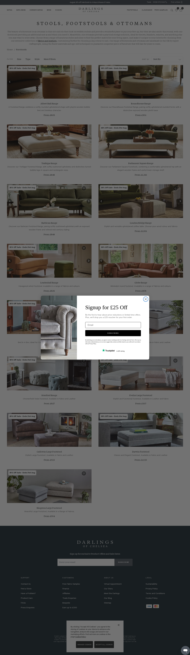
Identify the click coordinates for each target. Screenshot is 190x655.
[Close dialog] (145, 299)
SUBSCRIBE (113, 333)
